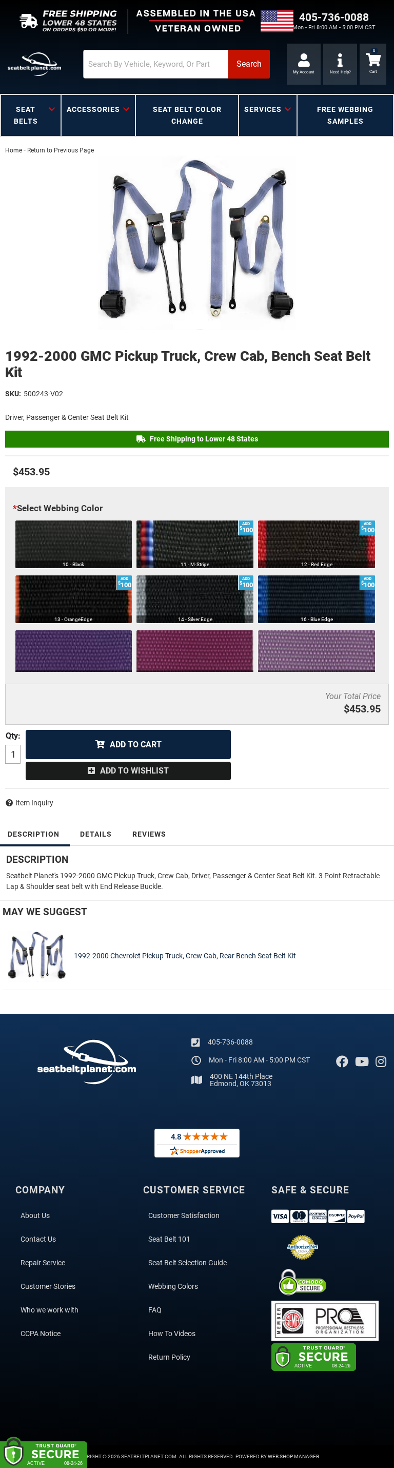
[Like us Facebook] (342, 1062)
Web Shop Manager (293, 1456)
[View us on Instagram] (381, 1062)
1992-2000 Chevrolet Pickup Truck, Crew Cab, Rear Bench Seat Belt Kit (185, 956)
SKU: (13, 394)
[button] (176, 64)
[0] (373, 64)
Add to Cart (136, 744)
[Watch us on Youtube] (362, 1062)
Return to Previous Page (60, 150)
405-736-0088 (230, 1042)
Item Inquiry (34, 803)
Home (13, 150)
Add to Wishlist (134, 771)
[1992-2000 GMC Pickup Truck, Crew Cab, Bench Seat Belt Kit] (197, 243)
